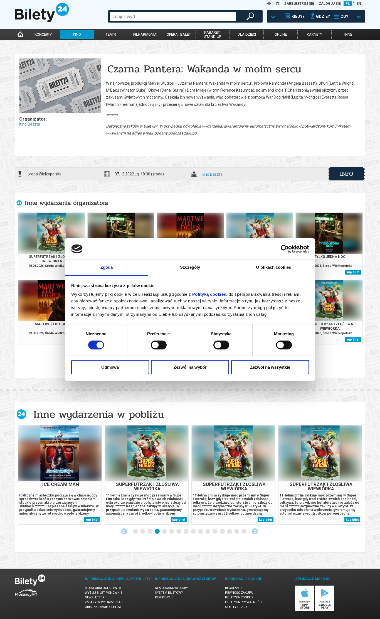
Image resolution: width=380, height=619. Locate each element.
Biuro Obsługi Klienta (103, 588)
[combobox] (173, 16)
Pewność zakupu (239, 592)
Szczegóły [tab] (190, 267)
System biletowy (169, 592)
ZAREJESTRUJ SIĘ (299, 4)
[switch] (159, 345)
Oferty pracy (236, 607)
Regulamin (234, 588)
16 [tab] (244, 531)
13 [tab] (222, 531)
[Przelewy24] (26, 598)
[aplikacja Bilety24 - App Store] (304, 609)
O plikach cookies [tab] (273, 267)
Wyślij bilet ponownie (103, 592)
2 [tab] (143, 531)
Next (255, 531)
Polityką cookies (209, 294)
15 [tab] (237, 531)
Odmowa (110, 367)
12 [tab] (215, 531)
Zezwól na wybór (190, 367)
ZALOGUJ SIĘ (330, 4)
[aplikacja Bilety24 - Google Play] (324, 609)
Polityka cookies (239, 597)
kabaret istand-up (212, 34)
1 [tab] (136, 531)
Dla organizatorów (171, 588)
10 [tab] (201, 531)
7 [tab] (179, 531)
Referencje (164, 597)
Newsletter (94, 597)
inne (348, 34)
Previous (124, 531)
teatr (111, 34)
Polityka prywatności (243, 602)
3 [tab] (150, 531)
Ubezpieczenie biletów (103, 607)
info (346, 173)
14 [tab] (230, 531)
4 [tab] (157, 531)
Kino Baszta (29, 124)
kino (77, 34)
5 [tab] (164, 531)
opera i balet (179, 34)
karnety (314, 34)
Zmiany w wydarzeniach (105, 602)
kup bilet (352, 272)
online (281, 34)
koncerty (43, 34)
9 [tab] (193, 531)
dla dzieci (247, 34)
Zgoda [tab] (106, 267)
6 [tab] (172, 531)
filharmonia (145, 34)
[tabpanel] (60, 475)
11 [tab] (208, 531)
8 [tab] (186, 531)
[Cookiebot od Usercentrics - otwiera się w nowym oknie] (284, 249)
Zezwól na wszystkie (270, 367)
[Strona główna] (42, 20)
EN (359, 4)
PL (348, 4)
